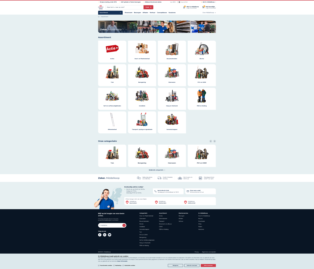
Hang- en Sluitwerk (144, 243)
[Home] (98, 16)
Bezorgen (181, 216)
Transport (161, 221)
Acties (161, 216)
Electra (141, 224)
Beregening (142, 237)
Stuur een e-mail (195, 190)
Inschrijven (124, 225)
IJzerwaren (142, 218)
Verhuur (181, 221)
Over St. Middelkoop (204, 216)
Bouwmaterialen (144, 221)
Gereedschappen (144, 229)
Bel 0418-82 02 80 (163, 190)
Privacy (197, 252)
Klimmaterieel (163, 218)
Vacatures (201, 229)
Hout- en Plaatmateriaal (146, 216)
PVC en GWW (143, 234)
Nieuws (200, 218)
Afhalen (181, 218)
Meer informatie (122, 261)
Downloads (201, 221)
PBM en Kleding (144, 245)
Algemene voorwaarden (209, 252)
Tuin (140, 232)
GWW (161, 226)
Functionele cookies (106, 265)
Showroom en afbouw (165, 224)
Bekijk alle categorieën (156, 170)
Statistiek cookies (129, 265)
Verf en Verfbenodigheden (147, 240)
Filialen (200, 226)
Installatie (142, 226)
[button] (210, 141)
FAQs (199, 224)
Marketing (118, 265)
